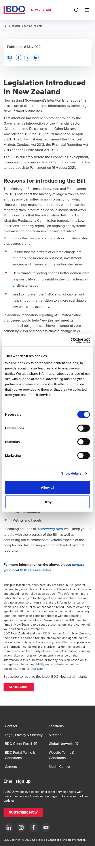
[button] (19, 687)
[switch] (83, 428)
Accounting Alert (50, 529)
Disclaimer (37, 668)
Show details (71, 473)
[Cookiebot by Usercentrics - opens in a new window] (70, 340)
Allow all (47, 487)
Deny (47, 502)
